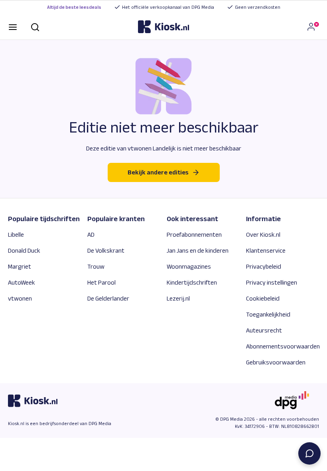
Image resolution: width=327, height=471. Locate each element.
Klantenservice (266, 250)
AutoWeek (21, 282)
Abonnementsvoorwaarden (283, 346)
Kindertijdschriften (192, 282)
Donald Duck (24, 250)
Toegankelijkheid (268, 314)
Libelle (16, 234)
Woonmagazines (189, 266)
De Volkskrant (105, 250)
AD (91, 234)
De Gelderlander (108, 298)
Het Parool (101, 282)
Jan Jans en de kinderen (198, 250)
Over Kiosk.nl (263, 234)
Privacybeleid (263, 266)
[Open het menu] (13, 27)
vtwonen (20, 298)
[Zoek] (35, 27)
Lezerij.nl (178, 298)
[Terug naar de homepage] (163, 26)
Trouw (95, 266)
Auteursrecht (264, 330)
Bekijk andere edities (158, 172)
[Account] (312, 26)
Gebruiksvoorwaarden (275, 362)
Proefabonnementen (194, 234)
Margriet (19, 266)
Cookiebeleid (263, 298)
